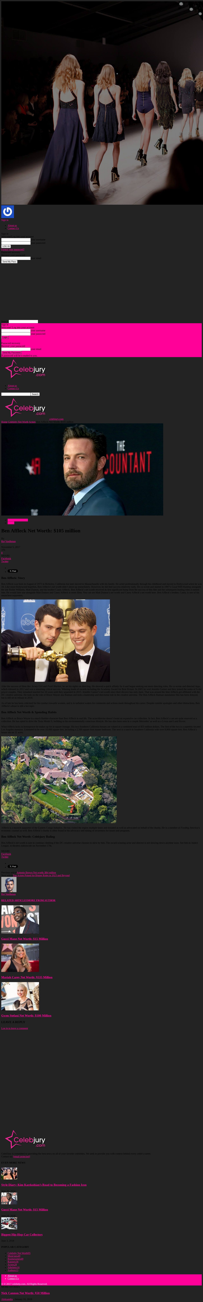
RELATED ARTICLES (14, 900)
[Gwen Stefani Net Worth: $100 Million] (20, 1009)
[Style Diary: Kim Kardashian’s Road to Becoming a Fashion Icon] (9, 1178)
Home (4, 421)
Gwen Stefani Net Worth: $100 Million (26, 1015)
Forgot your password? (12, 249)
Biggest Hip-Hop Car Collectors (22, 1234)
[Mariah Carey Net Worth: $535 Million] (20, 971)
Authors (13, 1270)
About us (12, 225)
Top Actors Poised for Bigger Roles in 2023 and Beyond (41, 875)
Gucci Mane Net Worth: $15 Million (24, 938)
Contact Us (13, 228)
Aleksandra (7, 1299)
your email (36, 258)
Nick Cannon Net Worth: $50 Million (25, 1293)
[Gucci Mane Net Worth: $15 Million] (20, 932)
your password (38, 243)
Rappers (13, 1261)
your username (38, 239)
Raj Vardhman (8, 541)
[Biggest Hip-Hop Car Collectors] (9, 1228)
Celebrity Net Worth (18, 421)
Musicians (14, 1256)
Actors (32, 421)
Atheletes (14, 1267)
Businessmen (15, 1259)
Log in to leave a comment (14, 1028)
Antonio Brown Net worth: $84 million (36, 872)
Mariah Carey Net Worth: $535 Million (26, 977)
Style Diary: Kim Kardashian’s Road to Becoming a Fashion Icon (44, 1184)
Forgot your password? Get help (17, 340)
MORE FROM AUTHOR (41, 900)
